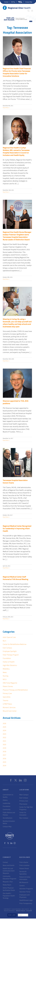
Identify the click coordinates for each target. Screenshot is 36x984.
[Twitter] (15, 780)
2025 (4, 727)
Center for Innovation (22, 813)
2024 (4, 730)
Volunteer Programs (26, 888)
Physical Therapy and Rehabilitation (15, 690)
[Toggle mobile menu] (32, 11)
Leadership (6, 803)
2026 (4, 723)
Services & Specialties (23, 872)
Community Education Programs (9, 877)
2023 (4, 734)
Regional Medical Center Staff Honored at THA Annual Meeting (15, 578)
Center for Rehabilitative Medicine (14, 644)
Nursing (5, 676)
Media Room (7, 885)
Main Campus (23, 795)
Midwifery (6, 669)
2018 (4, 751)
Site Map (29, 911)
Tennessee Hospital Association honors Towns (15, 481)
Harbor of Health (8, 662)
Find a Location (24, 865)
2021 (4, 741)
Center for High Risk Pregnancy (26, 808)
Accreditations (7, 818)
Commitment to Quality (8, 796)
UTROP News (7, 704)
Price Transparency (25, 903)
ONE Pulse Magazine (10, 683)
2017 (4, 755)
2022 (4, 737)
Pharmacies (23, 804)
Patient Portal (24, 868)
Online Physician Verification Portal (9, 889)
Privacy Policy (20, 911)
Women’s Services (9, 707)
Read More (5, 108)
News (5, 672)
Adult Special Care (9, 637)
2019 (4, 748)
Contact (5, 862)
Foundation (7, 658)
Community (6, 809)
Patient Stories (8, 686)
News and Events (8, 865)
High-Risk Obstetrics (10, 665)
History (5, 800)
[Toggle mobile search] (28, 11)
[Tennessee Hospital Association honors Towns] (17, 462)
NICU (4, 679)
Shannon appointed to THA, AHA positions (15, 402)
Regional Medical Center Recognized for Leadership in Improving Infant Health (17, 528)
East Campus (7, 648)
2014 (4, 765)
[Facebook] (11, 780)
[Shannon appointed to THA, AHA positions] (17, 383)
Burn (4, 641)
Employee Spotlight (10, 651)
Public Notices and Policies (9, 813)
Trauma (5, 700)
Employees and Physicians (24, 896)
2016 (4, 758)
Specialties (6, 697)
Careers (22, 885)
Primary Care (7, 693)
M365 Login (12, 915)
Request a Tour (8, 882)
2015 (4, 762)
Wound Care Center (10, 711)
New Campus (23, 818)
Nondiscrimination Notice (9, 822)
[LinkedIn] (20, 780)
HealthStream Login (26, 900)
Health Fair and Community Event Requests (8, 870)
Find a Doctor (23, 862)
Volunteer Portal (24, 892)
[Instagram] (25, 780)
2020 (4, 744)
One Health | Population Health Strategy (9, 895)
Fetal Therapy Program (11, 655)
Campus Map (7, 826)
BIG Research (23, 882)
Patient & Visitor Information (24, 878)
